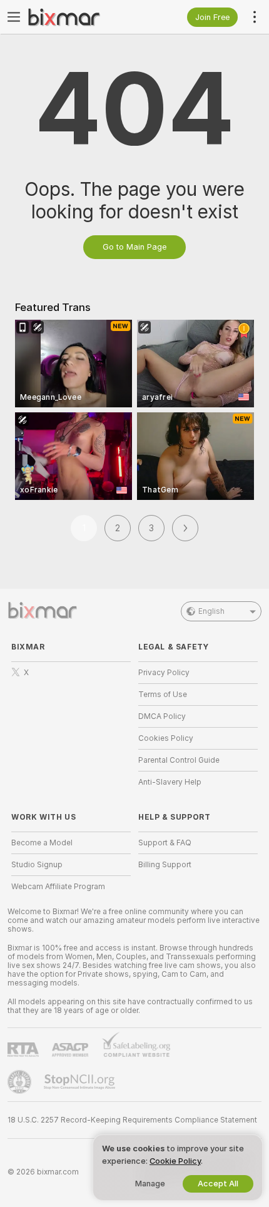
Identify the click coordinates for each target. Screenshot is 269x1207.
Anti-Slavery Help (169, 782)
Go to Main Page (134, 247)
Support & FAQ (164, 842)
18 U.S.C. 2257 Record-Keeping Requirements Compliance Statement (132, 1120)
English (211, 611)
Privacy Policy (164, 672)
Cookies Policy (165, 738)
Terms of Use (162, 694)
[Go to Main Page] (81, 17)
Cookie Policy (175, 1161)
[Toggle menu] (14, 17)
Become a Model (42, 842)
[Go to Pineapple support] (21, 1082)
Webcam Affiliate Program (58, 886)
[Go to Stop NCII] (81, 1081)
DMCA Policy (162, 716)
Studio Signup (37, 864)
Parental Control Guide (179, 760)
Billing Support (164, 864)
